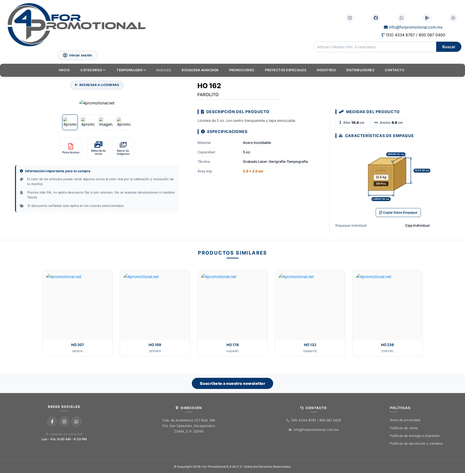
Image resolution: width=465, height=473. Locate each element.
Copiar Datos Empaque (400, 212)
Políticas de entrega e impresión (415, 436)
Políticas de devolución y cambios (416, 443)
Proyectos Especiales (285, 70)
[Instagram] (64, 421)
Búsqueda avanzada (200, 70)
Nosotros (326, 70)
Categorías (91, 70)
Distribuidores (360, 70)
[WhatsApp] (76, 421)
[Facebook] (52, 421)
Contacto (394, 70)
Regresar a (99, 85)
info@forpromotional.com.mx (415, 27)
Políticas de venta (404, 428)
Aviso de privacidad (405, 420)
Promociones (241, 70)
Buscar (448, 46)
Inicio (64, 70)
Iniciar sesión (81, 55)
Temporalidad (129, 70)
